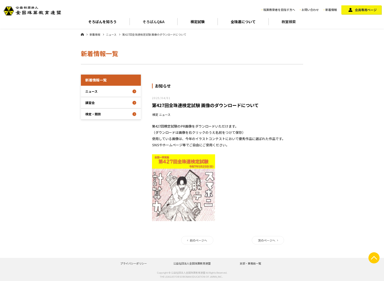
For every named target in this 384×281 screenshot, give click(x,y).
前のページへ (198, 240)
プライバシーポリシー (133, 263)
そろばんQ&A (153, 21)
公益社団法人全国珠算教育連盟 (192, 263)
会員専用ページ (366, 10)
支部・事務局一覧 (250, 263)
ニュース (111, 34)
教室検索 (289, 21)
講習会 (90, 102)
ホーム (82, 34)
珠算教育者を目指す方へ (279, 10)
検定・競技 (93, 114)
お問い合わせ (310, 10)
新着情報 (331, 10)
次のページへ (266, 240)
